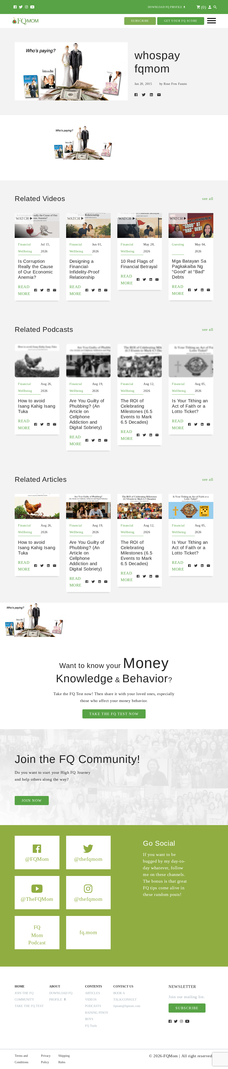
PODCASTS (93, 1006)
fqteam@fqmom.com (126, 1006)
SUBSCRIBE (140, 20)
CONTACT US (123, 986)
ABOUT (54, 986)
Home (19, 986)
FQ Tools (91, 1025)
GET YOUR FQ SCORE (180, 20)
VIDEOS (91, 999)
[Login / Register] (209, 7)
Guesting (178, 244)
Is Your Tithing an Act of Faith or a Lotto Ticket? (190, 406)
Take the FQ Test (29, 1006)
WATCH (22, 218)
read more (24, 290)
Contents (93, 986)
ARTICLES (92, 993)
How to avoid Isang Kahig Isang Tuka (36, 406)
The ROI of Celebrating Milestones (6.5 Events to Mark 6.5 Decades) (136, 411)
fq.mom (88, 932)
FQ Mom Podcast (37, 934)
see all (207, 198)
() (203, 7)
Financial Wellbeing (25, 248)
